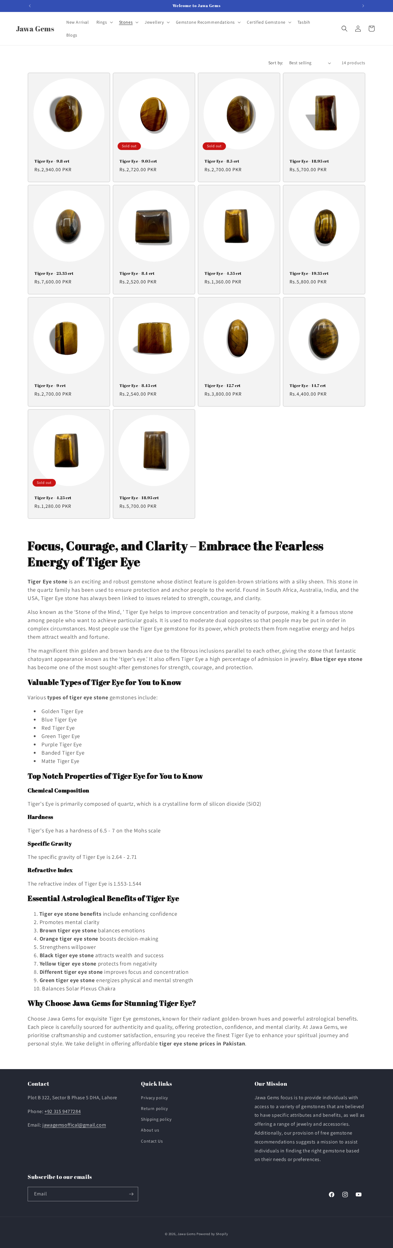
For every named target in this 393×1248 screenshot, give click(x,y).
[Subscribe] (131, 1194)
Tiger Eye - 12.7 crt (222, 385)
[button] (104, 22)
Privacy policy (154, 1097)
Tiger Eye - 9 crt (50, 385)
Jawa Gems (186, 1234)
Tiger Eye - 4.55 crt (223, 273)
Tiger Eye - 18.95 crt (309, 161)
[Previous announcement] (30, 6)
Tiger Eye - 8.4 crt (136, 273)
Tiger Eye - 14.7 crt (308, 385)
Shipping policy (156, 1119)
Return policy (154, 1108)
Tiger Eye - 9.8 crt (51, 161)
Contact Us (152, 1141)
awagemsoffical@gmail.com (75, 1125)
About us (150, 1130)
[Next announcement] (363, 6)
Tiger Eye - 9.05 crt (138, 161)
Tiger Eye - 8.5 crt (221, 161)
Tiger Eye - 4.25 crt (53, 497)
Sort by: (275, 62)
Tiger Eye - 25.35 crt (54, 273)
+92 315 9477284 (63, 1111)
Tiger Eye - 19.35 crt (309, 273)
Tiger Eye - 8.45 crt (138, 385)
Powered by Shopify (212, 1234)
